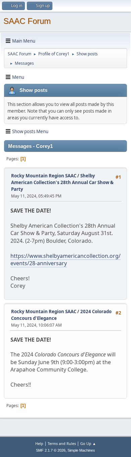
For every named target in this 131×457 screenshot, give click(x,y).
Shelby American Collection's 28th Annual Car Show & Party (62, 182)
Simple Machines (81, 450)
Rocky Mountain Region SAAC (43, 176)
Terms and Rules (62, 443)
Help (39, 443)
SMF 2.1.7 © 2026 (51, 450)
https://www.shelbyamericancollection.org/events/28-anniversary (65, 259)
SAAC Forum (27, 20)
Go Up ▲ (88, 443)
